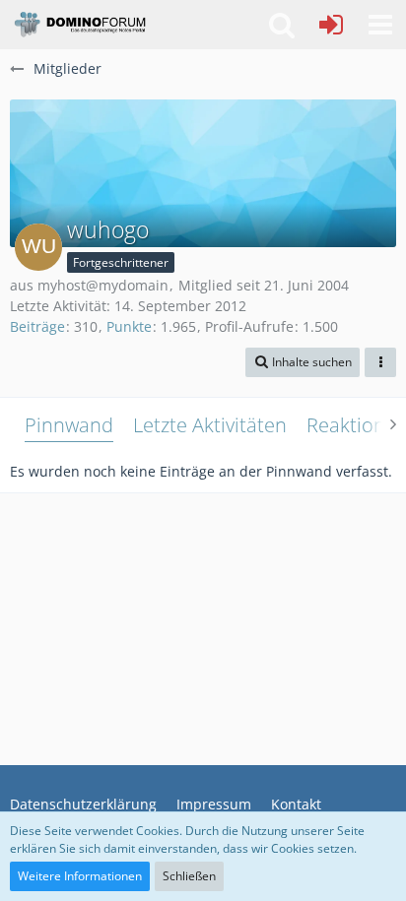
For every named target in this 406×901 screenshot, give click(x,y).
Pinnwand (69, 425)
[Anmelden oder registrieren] (331, 24)
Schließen (189, 876)
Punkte (129, 326)
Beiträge (37, 326)
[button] (380, 24)
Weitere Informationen (80, 876)
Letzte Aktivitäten (210, 425)
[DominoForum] (79, 24)
